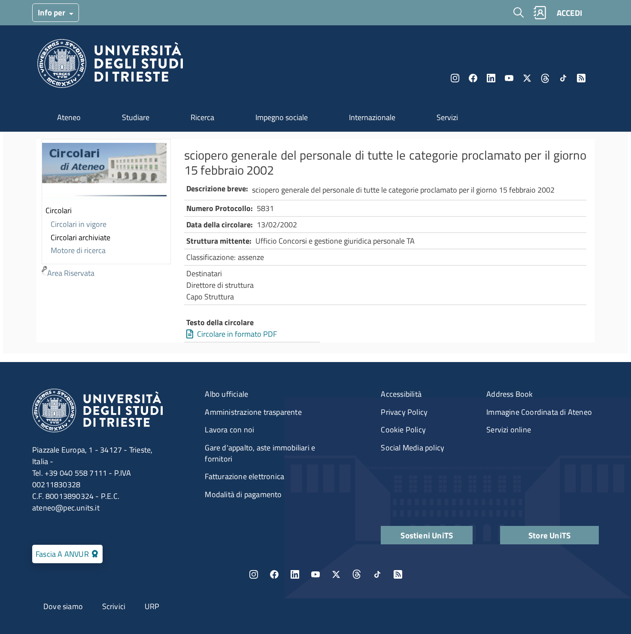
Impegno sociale (281, 117)
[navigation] (106, 209)
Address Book (509, 394)
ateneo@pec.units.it (66, 507)
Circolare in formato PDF (237, 334)
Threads (545, 78)
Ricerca (202, 117)
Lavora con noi (229, 429)
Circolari (59, 210)
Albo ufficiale (226, 394)
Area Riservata (70, 273)
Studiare (135, 117)
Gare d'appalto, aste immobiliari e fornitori (260, 453)
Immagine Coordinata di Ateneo (539, 412)
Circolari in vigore (78, 224)
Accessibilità (401, 394)
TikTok (377, 574)
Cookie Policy (403, 429)
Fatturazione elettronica (244, 476)
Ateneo (69, 117)
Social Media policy (412, 447)
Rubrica (539, 12)
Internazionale (372, 117)
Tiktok (563, 78)
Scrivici (114, 606)
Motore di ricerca (78, 250)
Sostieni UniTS (426, 535)
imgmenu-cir (104, 172)
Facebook (473, 78)
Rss (581, 78)
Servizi (447, 117)
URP (152, 606)
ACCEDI (569, 12)
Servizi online (508, 429)
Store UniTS (549, 535)
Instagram (455, 78)
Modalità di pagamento (243, 494)
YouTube (509, 78)
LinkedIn (491, 78)
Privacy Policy (404, 412)
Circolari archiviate (80, 237)
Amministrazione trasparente (253, 412)
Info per (52, 12)
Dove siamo (63, 606)
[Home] (110, 66)
